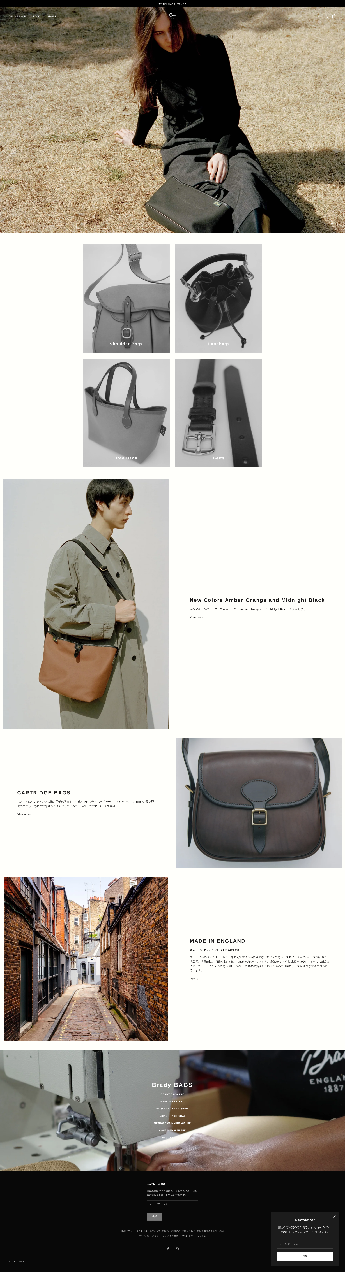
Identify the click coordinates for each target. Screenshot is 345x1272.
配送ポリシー (128, 1225)
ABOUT (51, 16)
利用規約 (175, 1225)
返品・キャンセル (197, 1231)
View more (196, 611)
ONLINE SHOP (17, 16)
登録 (305, 1256)
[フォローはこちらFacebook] (168, 1243)
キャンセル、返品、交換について (153, 1225)
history (194, 973)
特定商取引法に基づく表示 (210, 1225)
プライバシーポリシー (150, 1231)
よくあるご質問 (170, 1231)
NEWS (183, 1231)
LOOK (36, 16)
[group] (172, 117)
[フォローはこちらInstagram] (177, 1243)
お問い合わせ (188, 1225)
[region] (172, 117)
